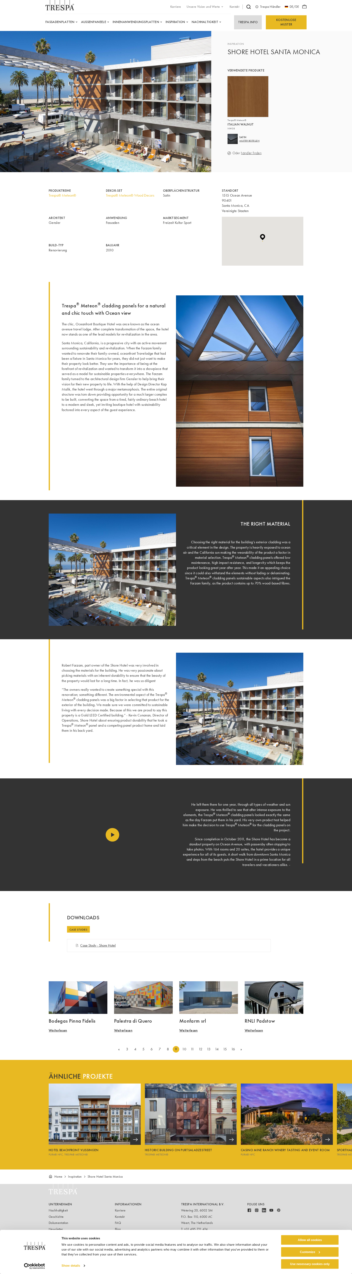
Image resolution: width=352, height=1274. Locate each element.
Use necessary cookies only (310, 1264)
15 (225, 1049)
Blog (118, 1229)
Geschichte (56, 1217)
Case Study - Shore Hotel (98, 945)
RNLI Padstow (260, 1020)
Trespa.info (248, 22)
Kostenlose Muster (286, 22)
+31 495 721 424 (196, 1229)
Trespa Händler (270, 7)
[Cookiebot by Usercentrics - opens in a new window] (34, 1266)
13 (209, 1049)
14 (217, 1049)
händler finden (251, 153)
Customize (307, 1252)
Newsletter (56, 1229)
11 (192, 1049)
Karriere (120, 1210)
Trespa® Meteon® (62, 195)
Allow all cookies (310, 1240)
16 (233, 1049)
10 (184, 1049)
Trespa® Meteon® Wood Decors (130, 195)
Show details (71, 1265)
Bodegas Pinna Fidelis (72, 1020)
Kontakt (119, 1217)
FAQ (118, 1223)
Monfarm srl (192, 1020)
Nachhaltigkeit (58, 1210)
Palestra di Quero (133, 1020)
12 (200, 1049)
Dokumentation (58, 1223)
